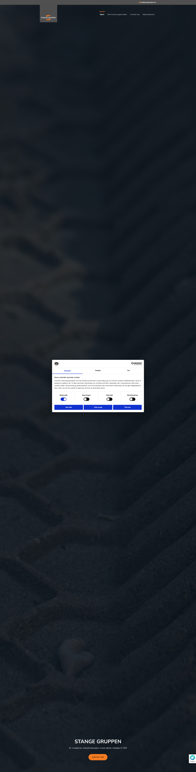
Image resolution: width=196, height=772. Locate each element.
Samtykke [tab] (67, 371)
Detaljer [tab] (98, 370)
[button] (98, 757)
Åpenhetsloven (149, 14)
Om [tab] (128, 370)
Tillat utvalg (98, 407)
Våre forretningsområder (117, 14)
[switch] (86, 399)
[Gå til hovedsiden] (53, 13)
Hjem (102, 14)
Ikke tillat (69, 407)
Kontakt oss (135, 14)
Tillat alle (127, 407)
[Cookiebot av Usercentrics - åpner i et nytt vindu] (133, 363)
